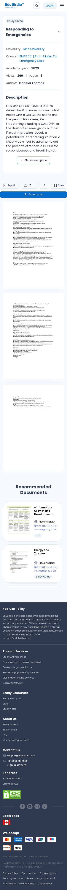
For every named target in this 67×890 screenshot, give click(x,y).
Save (61, 185)
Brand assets (10, 783)
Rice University (33, 49)
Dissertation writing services (18, 677)
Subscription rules (13, 878)
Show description (36, 160)
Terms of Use (29, 873)
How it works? (10, 724)
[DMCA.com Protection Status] (33, 794)
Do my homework (13, 682)
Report (11, 185)
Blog (5, 703)
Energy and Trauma (41, 551)
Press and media (12, 778)
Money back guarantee (16, 740)
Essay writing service (14, 656)
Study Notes (9, 708)
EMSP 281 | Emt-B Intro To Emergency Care (38, 58)
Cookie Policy (45, 883)
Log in (50, 5)
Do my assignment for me (17, 667)
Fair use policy (48, 873)
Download (36, 194)
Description (17, 97)
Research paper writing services (21, 672)
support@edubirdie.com (17, 638)
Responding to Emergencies (20, 32)
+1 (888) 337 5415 (17, 765)
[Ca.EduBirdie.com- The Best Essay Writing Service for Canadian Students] (6, 824)
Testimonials (10, 729)
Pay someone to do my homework (22, 662)
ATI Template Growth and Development (43, 511)
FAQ (5, 734)
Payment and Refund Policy (18, 883)
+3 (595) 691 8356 (17, 761)
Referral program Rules (40, 878)
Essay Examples (12, 698)
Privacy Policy (10, 873)
